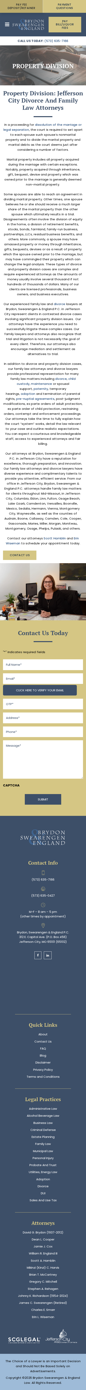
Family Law (43, 1144)
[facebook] (37, 955)
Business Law (43, 1123)
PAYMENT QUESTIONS (64, 6)
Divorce (43, 1186)
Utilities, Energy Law (43, 1172)
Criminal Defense (43, 1130)
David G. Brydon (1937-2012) (43, 1232)
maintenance (41, 384)
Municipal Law (43, 1151)
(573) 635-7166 (56, 41)
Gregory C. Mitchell (43, 1281)
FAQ (43, 1048)
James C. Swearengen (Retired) (43, 1303)
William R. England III (43, 1253)
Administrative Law (43, 1109)
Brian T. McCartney (43, 1274)
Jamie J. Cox (43, 1246)
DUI (43, 1193)
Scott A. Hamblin (43, 1260)
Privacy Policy (43, 1070)
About (43, 1034)
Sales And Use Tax (43, 1200)
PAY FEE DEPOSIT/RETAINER (21, 6)
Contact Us (20, 555)
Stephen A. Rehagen (43, 1289)
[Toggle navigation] (7, 24)
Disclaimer (43, 1062)
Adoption (43, 1179)
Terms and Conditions (43, 1077)
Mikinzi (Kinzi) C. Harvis (43, 1267)
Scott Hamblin (55, 538)
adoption (28, 394)
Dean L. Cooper (43, 1239)
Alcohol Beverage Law (43, 1116)
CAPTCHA (11, 785)
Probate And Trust (43, 1165)
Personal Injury (43, 1158)
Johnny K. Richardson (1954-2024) (43, 1296)
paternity (41, 389)
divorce (59, 304)
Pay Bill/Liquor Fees (65, 24)
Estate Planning (43, 1137)
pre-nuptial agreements (35, 399)
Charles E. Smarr (43, 1310)
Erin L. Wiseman (43, 1317)
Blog (43, 1055)
